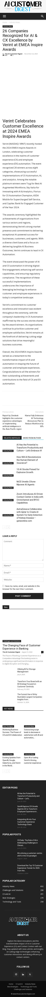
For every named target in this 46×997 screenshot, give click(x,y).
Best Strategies (8, 726)
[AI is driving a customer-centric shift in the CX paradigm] (9, 856)
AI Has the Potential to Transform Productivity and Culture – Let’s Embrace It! (30, 447)
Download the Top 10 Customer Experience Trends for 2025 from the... (30, 868)
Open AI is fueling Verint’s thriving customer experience (32, 760)
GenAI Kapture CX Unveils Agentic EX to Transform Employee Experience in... (27, 809)
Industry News (14, 22)
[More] (28, 61)
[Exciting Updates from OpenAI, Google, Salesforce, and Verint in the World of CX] (12, 748)
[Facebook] (11, 61)
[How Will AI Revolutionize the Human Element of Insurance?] (9, 460)
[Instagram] (16, 974)
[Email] (22, 61)
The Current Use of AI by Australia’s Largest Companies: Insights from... (29, 697)
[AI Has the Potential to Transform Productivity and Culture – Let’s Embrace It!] (9, 447)
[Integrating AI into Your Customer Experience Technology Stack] (9, 822)
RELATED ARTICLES (12, 438)
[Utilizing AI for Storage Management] (9, 672)
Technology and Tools (29, 987)
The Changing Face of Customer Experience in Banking (21, 647)
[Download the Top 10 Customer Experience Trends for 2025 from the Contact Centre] (9, 868)
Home (5, 22)
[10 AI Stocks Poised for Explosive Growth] (9, 472)
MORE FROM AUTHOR (32, 438)
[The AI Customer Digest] (23, 6)
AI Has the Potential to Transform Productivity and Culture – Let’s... (28, 796)
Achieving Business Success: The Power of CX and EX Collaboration (12, 732)
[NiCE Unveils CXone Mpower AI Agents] (9, 484)
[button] (4, 16)
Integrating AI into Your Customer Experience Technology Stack (26, 821)
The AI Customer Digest (13, 54)
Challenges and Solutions (11, 641)
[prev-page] (4, 527)
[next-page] (8, 527)
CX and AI (19, 984)
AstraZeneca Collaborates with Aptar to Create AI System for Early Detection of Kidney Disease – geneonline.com (29, 515)
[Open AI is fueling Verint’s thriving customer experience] (34, 748)
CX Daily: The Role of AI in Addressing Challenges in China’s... (27, 842)
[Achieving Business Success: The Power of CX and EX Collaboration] (12, 720)
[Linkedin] (5, 61)
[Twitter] (16, 61)
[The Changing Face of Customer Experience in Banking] (23, 627)
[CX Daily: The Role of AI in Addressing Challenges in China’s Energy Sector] (9, 843)
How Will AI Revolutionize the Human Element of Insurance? (29, 460)
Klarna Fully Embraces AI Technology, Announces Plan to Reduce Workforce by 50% (34, 420)
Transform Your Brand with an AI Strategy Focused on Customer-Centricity (29, 684)
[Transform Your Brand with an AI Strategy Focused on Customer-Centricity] (9, 684)
